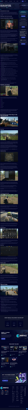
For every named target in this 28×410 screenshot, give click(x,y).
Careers (13, 400)
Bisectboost (13, 396)
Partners (13, 397)
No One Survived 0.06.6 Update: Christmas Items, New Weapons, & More (23, 32)
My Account (22, 388)
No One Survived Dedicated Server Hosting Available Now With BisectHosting (14, 364)
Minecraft (17, 388)
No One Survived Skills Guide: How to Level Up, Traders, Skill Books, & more (5, 364)
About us (13, 388)
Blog (0, 3)
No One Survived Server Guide (23, 33)
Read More (23, 37)
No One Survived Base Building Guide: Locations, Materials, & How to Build (23, 35)
